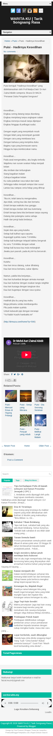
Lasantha (42, 730)
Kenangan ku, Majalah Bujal (28, 586)
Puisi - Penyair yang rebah (25, 432)
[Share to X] (12, 380)
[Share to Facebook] (14, 380)
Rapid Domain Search (39, 732)
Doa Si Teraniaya (23, 507)
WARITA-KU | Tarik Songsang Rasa (26, 20)
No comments (10, 51)
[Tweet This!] (14, 374)
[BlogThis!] (9, 380)
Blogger (32, 726)
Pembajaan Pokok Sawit (26, 617)
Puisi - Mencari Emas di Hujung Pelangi (9, 410)
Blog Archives (31, 480)
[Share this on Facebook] (11, 374)
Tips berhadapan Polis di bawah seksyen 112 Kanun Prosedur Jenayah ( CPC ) (30, 489)
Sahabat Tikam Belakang (27, 522)
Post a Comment (15, 460)
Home (7, 41)
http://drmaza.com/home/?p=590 (19, 322)
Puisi (14, 41)
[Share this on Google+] (18, 374)
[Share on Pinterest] (22, 374)
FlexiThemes (18, 730)
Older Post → (45, 446)
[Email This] (6, 380)
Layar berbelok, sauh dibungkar (30, 635)
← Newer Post (8, 446)
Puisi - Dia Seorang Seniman (39, 407)
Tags (18, 480)
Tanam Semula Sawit (24, 537)
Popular (7, 480)
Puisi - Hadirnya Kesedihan (23, 47)
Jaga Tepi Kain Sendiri (25, 601)
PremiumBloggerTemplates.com (17, 732)
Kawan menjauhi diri (24, 571)
